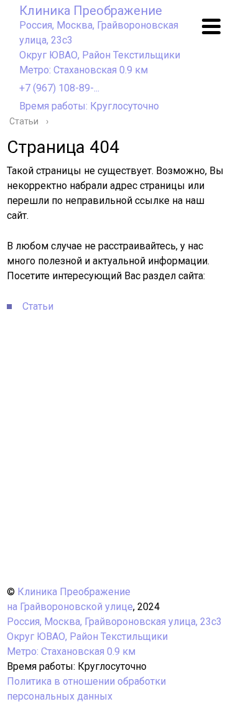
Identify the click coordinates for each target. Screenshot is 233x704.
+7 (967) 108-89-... (59, 88)
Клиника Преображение (90, 10)
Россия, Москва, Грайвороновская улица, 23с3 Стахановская (99, 47)
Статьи (37, 306)
